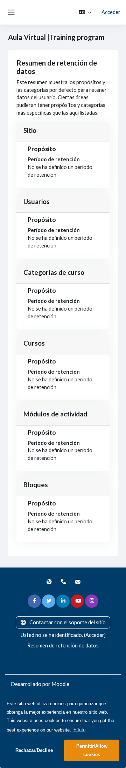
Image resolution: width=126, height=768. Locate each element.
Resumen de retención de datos (63, 645)
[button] (85, 12)
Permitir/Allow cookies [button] (91, 750)
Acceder (111, 12)
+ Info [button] (79, 729)
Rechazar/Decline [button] (34, 750)
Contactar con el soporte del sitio (67, 622)
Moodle (60, 684)
